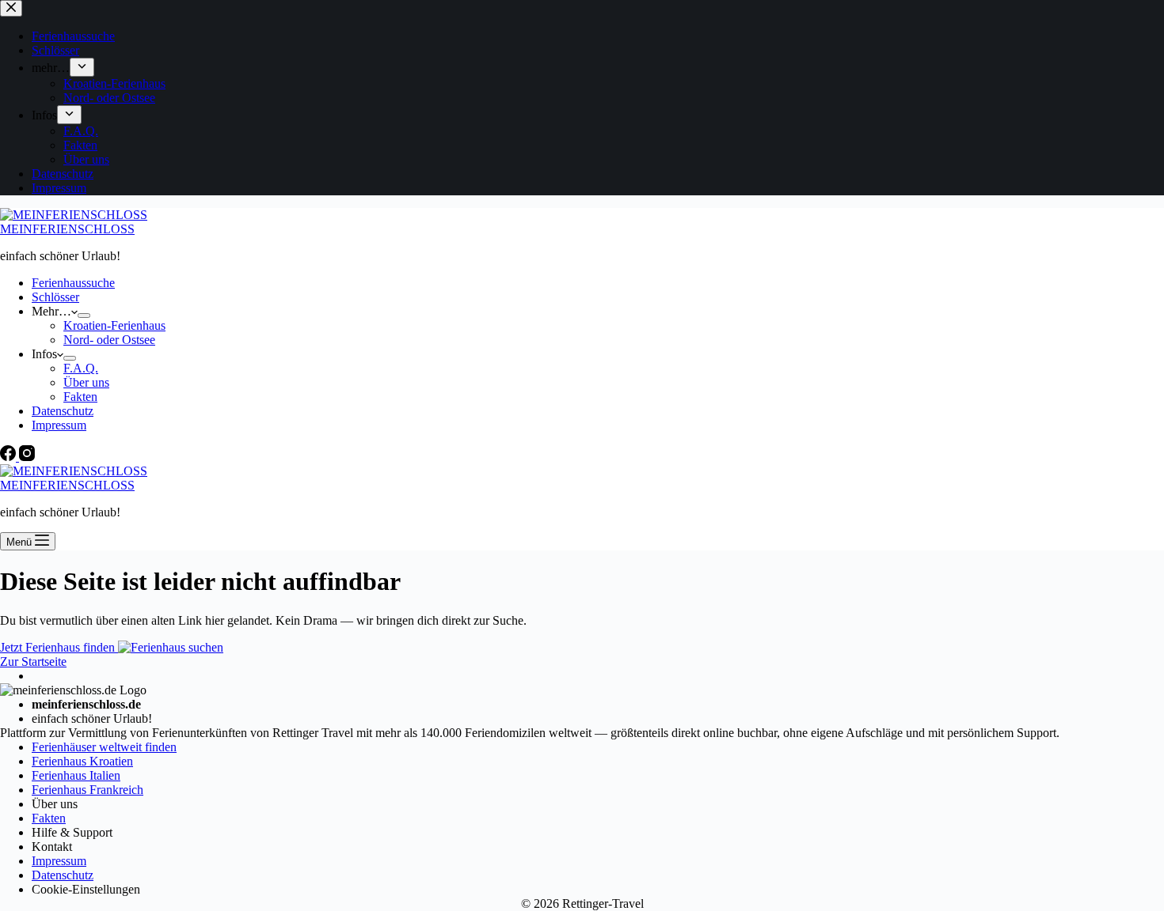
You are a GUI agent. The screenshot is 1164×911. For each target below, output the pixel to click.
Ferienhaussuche (73, 282)
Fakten (80, 396)
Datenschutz (62, 411)
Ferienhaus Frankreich (87, 789)
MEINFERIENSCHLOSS (67, 229)
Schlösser (55, 297)
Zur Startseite (33, 661)
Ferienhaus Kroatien (82, 761)
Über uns (86, 382)
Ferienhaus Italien (76, 775)
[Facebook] (9, 456)
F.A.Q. (80, 368)
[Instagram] (27, 456)
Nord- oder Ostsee (109, 339)
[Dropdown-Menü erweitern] (84, 315)
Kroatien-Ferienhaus (114, 325)
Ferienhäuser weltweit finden (104, 747)
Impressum (59, 425)
